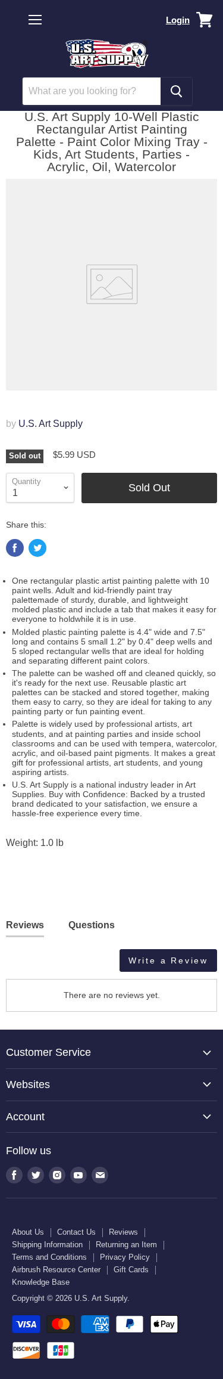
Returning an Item (126, 1244)
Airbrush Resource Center (56, 1269)
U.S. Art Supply (50, 424)
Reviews (123, 1232)
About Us (28, 1232)
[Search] (176, 91)
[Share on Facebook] (15, 548)
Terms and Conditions (49, 1257)
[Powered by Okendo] (36, 964)
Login (178, 20)
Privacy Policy (125, 1257)
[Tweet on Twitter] (37, 548)
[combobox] (92, 91)
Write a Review (168, 960)
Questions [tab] (91, 925)
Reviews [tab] (25, 925)
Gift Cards (131, 1269)
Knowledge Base (41, 1282)
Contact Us (76, 1232)
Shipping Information (47, 1244)
